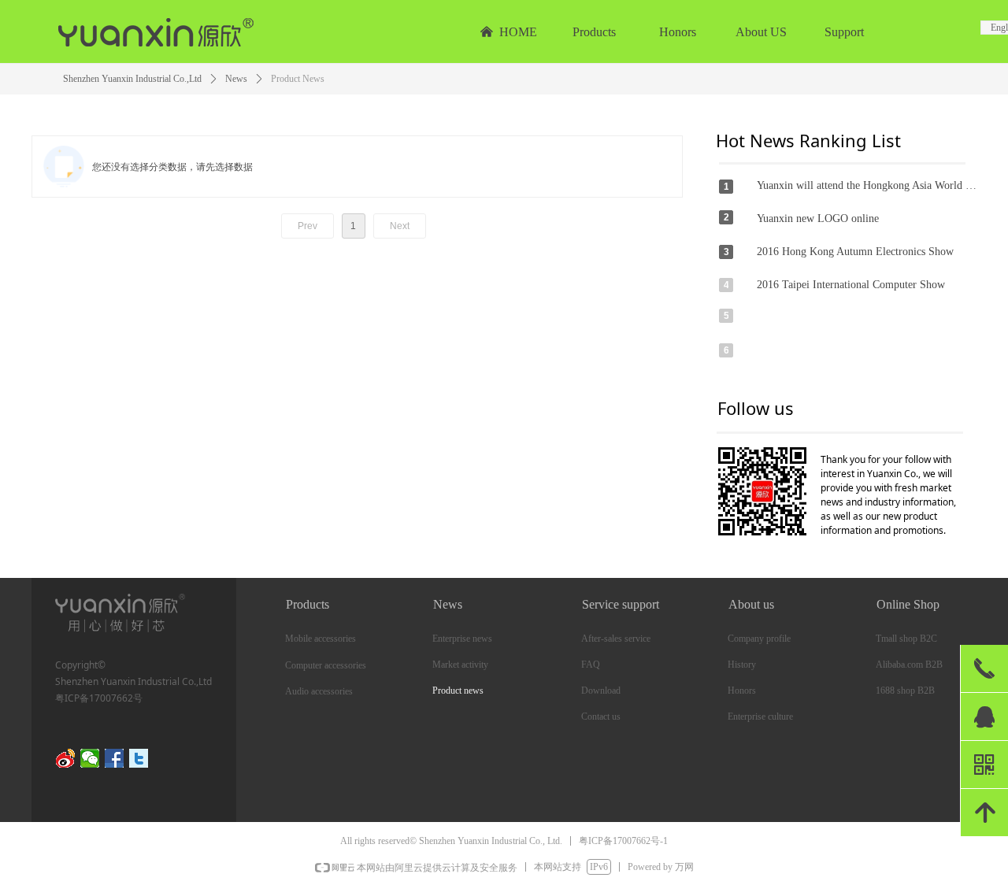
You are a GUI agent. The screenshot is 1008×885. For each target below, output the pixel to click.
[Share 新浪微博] (66, 758)
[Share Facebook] (114, 758)
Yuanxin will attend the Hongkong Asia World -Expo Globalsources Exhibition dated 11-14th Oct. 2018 (868, 185)
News (236, 78)
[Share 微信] (90, 758)
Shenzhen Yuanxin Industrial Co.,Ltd (132, 78)
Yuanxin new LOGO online (818, 218)
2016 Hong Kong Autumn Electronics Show (855, 251)
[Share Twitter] (139, 758)
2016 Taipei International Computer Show (851, 285)
